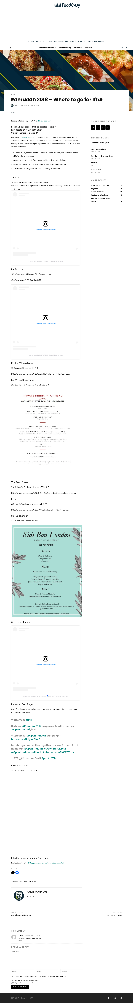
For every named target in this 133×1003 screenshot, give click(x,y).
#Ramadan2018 (31, 726)
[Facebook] (117, 47)
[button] (10, 47)
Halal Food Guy (21, 105)
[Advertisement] (66, 23)
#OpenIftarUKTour (55, 748)
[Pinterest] (103, 127)
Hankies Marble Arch (21, 915)
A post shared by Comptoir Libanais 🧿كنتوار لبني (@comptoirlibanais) (45, 696)
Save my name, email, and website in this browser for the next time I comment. (40, 976)
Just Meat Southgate (100, 142)
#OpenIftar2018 (20, 729)
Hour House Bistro (98, 149)
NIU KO (94, 163)
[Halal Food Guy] (66, 5)
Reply (20, 941)
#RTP (29, 720)
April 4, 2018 (49, 758)
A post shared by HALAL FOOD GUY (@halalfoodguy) (45, 261)
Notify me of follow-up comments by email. (26, 980)
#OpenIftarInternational (26, 752)
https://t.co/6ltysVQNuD (25, 739)
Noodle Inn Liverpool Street (102, 156)
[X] (126, 47)
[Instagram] (122, 47)
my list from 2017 (29, 137)
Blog (13, 94)
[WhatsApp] (107, 127)
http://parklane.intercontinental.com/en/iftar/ (46, 863)
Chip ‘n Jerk (96, 169)
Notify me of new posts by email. (23, 983)
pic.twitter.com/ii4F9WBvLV (58, 752)
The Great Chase (114, 915)
